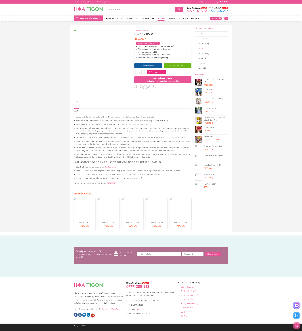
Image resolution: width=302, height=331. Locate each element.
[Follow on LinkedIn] (88, 315)
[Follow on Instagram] (222, 2)
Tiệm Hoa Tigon (140, 309)
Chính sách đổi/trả (188, 299)
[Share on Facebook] (136, 87)
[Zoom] (77, 102)
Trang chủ (110, 18)
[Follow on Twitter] (225, 2)
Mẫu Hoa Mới (202, 68)
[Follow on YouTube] (93, 316)
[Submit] (179, 9)
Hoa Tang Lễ (130, 18)
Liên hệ (201, 2)
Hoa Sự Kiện (183, 18)
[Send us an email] (227, 2)
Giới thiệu (195, 18)
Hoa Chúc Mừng (203, 44)
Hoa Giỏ (161, 18)
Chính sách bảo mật (188, 291)
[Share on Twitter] (141, 87)
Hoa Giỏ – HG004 (133, 223)
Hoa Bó (120, 18)
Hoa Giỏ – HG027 (157, 223)
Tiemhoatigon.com (111, 167)
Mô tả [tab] (76, 111)
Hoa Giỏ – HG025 (108, 223)
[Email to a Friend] (145, 87)
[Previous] (74, 215)
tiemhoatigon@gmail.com (111, 309)
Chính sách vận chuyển (190, 295)
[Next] (191, 215)
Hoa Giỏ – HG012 (84, 223)
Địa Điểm (184, 316)
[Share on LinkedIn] (153, 87)
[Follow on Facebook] (220, 2)
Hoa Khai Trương (146, 18)
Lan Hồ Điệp (171, 18)
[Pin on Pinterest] (149, 87)
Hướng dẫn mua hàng (189, 303)
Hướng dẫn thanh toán (189, 308)
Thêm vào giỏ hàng (156, 72)
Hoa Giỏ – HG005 (181, 223)
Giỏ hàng (215, 2)
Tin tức (208, 2)
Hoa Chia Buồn (202, 39)
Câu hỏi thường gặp (189, 287)
